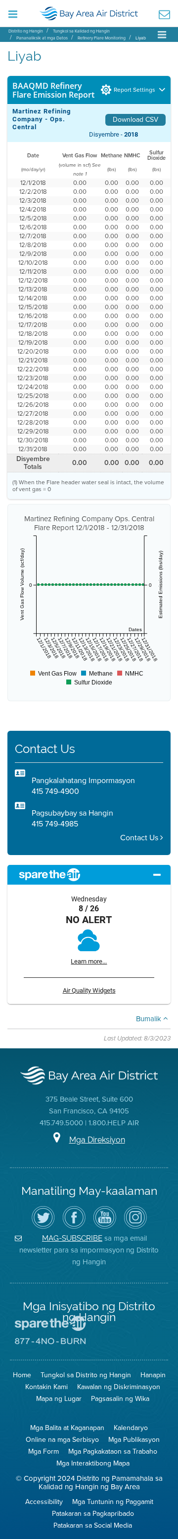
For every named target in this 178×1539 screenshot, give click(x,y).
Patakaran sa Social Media (92, 1525)
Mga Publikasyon (134, 1439)
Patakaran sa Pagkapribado (93, 1513)
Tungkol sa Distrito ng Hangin (86, 1375)
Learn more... (89, 961)
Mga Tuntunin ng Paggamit (112, 1502)
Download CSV (135, 119)
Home (22, 1375)
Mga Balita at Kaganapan (67, 1428)
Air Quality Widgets (89, 990)
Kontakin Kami (46, 1387)
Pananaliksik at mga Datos (42, 38)
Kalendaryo (131, 1428)
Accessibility (44, 1502)
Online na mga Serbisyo (62, 1439)
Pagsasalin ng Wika (120, 1399)
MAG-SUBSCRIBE (72, 1238)
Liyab (140, 38)
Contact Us (140, 837)
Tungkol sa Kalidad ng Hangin (81, 31)
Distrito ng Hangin (25, 31)
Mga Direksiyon (97, 1140)
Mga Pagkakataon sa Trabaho (112, 1451)
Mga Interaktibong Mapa (93, 1463)
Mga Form (43, 1451)
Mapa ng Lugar (59, 1399)
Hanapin (153, 1375)
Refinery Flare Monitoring (102, 38)
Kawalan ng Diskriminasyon (118, 1387)
